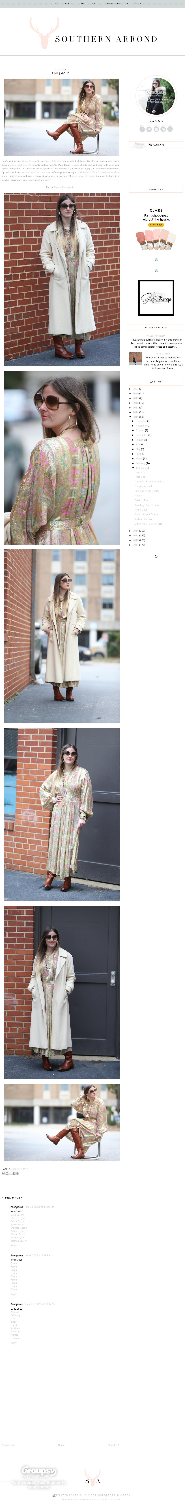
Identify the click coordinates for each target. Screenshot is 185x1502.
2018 (136, 402)
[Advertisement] (29, 1417)
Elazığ (13, 1325)
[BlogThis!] (7, 1173)
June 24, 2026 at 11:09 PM (39, 1206)
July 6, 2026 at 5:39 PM (37, 1255)
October (140, 430)
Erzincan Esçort (18, 1227)
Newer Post (8, 1445)
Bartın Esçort (17, 1224)
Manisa (14, 1334)
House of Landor (52, 161)
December (141, 421)
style (24, 1169)
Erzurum (15, 1338)
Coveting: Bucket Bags (147, 505)
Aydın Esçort (17, 1237)
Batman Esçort (18, 1240)
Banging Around (143, 486)
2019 (136, 398)
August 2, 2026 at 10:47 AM (39, 1304)
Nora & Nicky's (163, 353)
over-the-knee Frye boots (33, 172)
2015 (136, 417)
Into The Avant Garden (147, 490)
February (141, 463)
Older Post (113, 1445)
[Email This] (3, 1173)
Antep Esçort (17, 1231)
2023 (136, 388)
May (138, 449)
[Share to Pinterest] (17, 1173)
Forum (14, 1263)
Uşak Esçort (17, 1214)
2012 (136, 540)
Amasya (14, 1312)
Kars (13, 1318)
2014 (136, 530)
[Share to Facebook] (14, 1173)
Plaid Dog (140, 476)
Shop (137, 3)
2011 (136, 544)
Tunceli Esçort (18, 1234)
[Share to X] (10, 1173)
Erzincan (15, 1331)
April (138, 453)
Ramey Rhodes (117, 3)
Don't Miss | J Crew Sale (148, 523)
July (138, 444)
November (141, 425)
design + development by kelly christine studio (92, 1499)
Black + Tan (141, 500)
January (140, 468)
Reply (13, 1245)
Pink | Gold (141, 509)
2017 (136, 407)
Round (138, 495)
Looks (16, 1169)
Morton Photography (64, 187)
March (139, 458)
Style (68, 3)
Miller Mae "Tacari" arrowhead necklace (99, 172)
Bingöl (13, 1321)
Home (54, 3)
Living (82, 3)
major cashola (19, 164)
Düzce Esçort (17, 1221)
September (142, 435)
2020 (136, 393)
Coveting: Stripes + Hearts (149, 481)
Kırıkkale (15, 1328)
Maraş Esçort (17, 1218)
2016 (136, 412)
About (96, 3)
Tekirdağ (15, 1315)
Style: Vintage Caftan (146, 514)
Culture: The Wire (144, 519)
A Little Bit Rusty (156, 335)
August (140, 439)
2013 (136, 535)
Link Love (140, 472)
